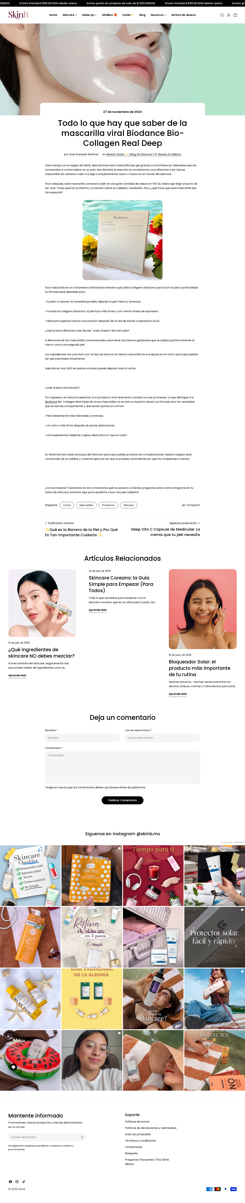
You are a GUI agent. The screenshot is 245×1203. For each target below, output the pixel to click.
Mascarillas (86, 505)
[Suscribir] (82, 1137)
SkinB (21, 1189)
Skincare (129, 505)
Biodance (51, 402)
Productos (108, 505)
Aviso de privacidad (137, 1134)
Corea (67, 505)
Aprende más (17, 675)
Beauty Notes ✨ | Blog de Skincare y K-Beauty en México (144, 154)
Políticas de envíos (137, 1122)
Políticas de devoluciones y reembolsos (150, 1128)
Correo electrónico (138, 730)
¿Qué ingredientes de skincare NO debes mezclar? (41, 652)
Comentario (54, 748)
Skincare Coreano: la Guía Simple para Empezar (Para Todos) (121, 584)
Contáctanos (133, 1147)
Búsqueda (131, 1153)
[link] (30, 875)
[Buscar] (222, 15)
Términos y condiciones (140, 1141)
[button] (13, 1067)
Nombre (51, 730)
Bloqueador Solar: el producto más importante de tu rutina (199, 668)
